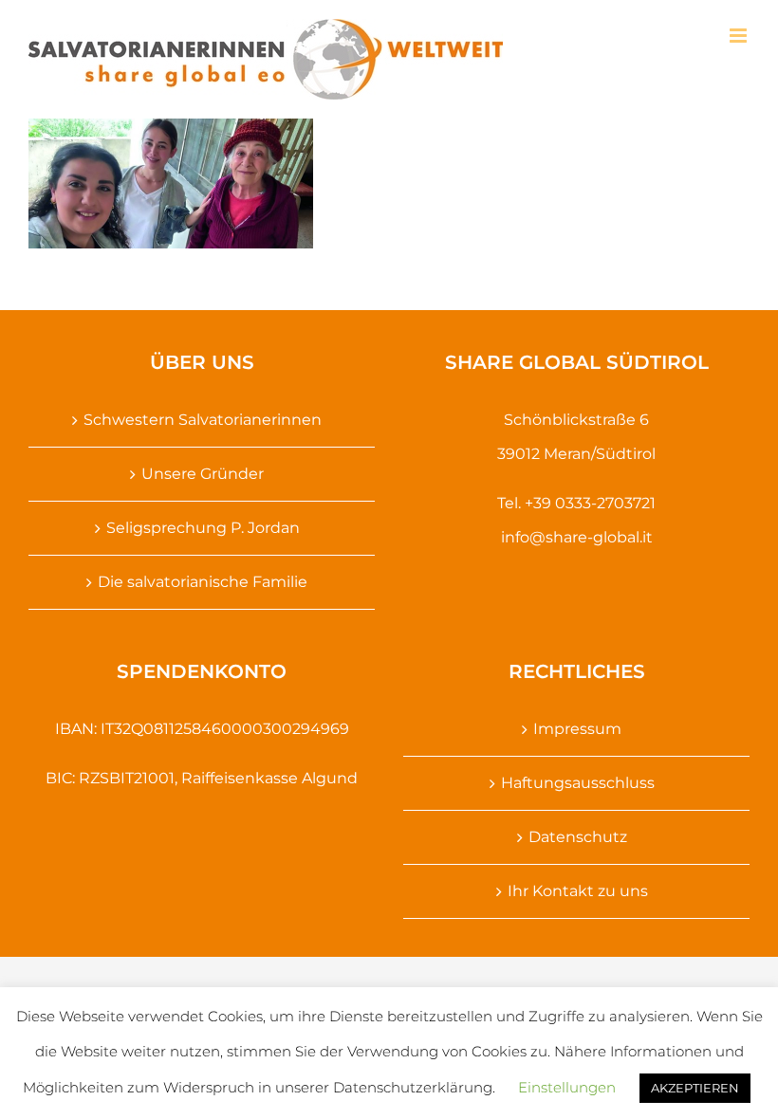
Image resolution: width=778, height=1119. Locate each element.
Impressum (577, 729)
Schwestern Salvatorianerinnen (202, 420)
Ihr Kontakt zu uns (578, 891)
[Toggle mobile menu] (740, 36)
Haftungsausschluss (578, 783)
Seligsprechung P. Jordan (203, 528)
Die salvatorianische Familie (202, 582)
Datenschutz (577, 837)
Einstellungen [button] (567, 1087)
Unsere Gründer (202, 474)
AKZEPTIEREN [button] (695, 1087)
